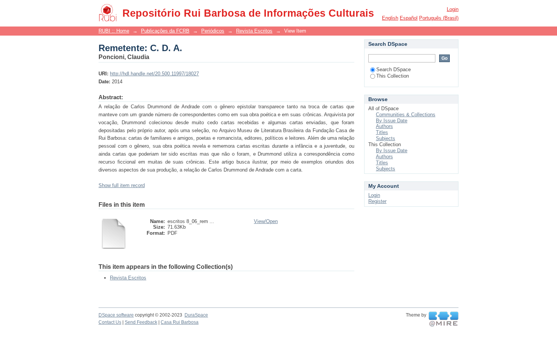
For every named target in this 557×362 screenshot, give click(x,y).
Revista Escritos (254, 31)
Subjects (385, 138)
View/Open (266, 221)
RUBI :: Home (114, 31)
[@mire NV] (443, 319)
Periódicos (212, 31)
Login (452, 9)
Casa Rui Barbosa (180, 322)
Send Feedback (141, 322)
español (409, 18)
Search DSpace (393, 69)
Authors (384, 126)
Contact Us (110, 322)
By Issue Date (391, 120)
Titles (382, 132)
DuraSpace (196, 315)
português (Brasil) (438, 18)
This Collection (392, 76)
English (390, 18)
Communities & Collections (405, 114)
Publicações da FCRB (165, 31)
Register (377, 201)
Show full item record (122, 185)
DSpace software (116, 315)
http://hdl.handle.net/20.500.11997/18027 (154, 73)
